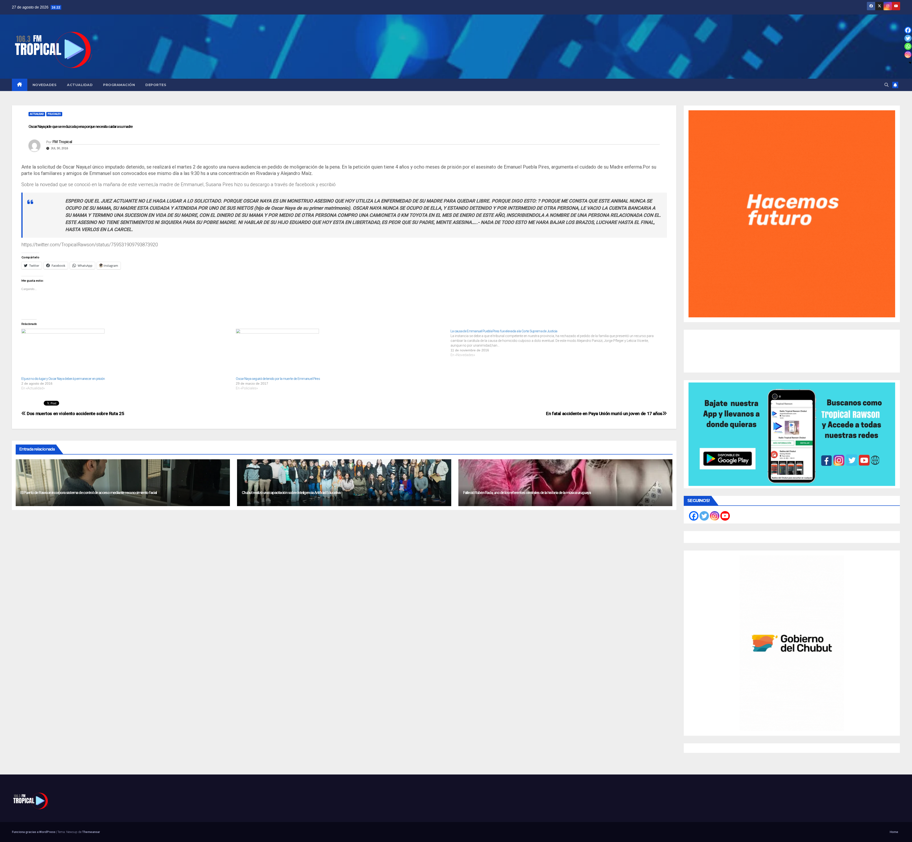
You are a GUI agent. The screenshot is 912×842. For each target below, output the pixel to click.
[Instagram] (908, 54)
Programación (119, 85)
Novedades (45, 85)
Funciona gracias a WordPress (34, 832)
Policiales (54, 114)
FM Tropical (62, 141)
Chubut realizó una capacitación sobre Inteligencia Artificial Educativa (291, 492)
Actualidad (80, 85)
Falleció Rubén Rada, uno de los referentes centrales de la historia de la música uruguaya (527, 492)
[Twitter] (908, 38)
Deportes (155, 85)
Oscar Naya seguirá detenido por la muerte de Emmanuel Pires (278, 379)
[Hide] (910, 63)
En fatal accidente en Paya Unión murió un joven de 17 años (604, 413)
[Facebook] (908, 30)
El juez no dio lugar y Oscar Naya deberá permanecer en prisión (63, 379)
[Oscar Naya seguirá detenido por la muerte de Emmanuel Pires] (341, 352)
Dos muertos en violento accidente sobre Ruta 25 (75, 413)
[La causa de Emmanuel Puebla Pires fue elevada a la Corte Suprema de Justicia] (558, 343)
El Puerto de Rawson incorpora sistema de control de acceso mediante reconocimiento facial (88, 492)
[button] (886, 84)
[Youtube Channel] (725, 516)
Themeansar (91, 832)
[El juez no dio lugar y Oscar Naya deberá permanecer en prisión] (126, 352)
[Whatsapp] (908, 46)
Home (894, 832)
